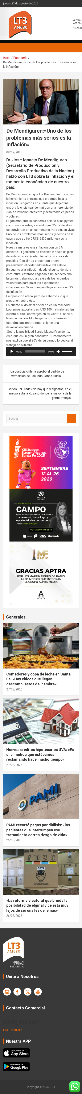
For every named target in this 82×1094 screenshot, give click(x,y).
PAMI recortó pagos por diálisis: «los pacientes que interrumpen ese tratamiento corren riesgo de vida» (38, 830)
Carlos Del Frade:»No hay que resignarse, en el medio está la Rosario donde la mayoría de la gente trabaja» (39, 393)
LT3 (52, 1087)
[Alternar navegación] (8, 47)
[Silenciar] (58, 351)
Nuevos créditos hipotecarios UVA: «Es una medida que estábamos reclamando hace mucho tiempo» (40, 754)
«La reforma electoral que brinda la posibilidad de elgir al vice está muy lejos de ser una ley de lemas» (37, 905)
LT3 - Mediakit (12, 1030)
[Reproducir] (12, 351)
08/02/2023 (14, 152)
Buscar (71, 418)
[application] (41, 351)
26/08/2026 (14, 840)
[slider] (68, 351)
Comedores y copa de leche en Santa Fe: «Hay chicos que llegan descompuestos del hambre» (38, 679)
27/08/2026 (14, 689)
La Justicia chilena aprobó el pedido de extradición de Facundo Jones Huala (37, 374)
